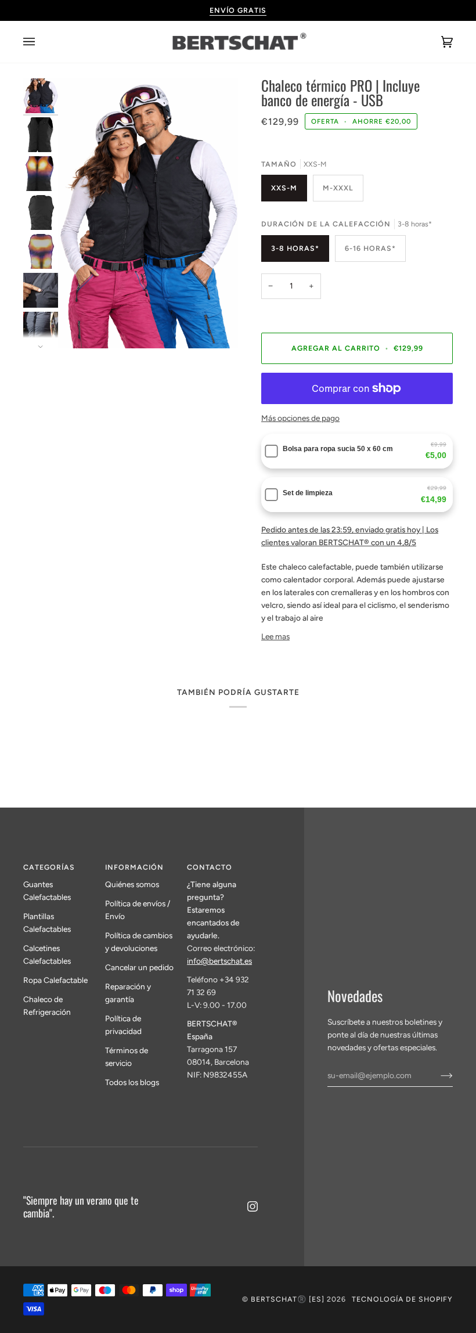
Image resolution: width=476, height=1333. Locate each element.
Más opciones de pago (300, 418)
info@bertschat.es (219, 960)
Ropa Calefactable (55, 980)
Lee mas (275, 636)
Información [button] (134, 867)
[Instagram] (252, 1206)
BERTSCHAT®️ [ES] (287, 1299)
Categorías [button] (49, 867)
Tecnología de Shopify (402, 1299)
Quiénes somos (132, 884)
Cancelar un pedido (139, 967)
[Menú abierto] (40, 42)
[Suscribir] (437, 1075)
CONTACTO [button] (209, 867)
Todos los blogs (132, 1082)
